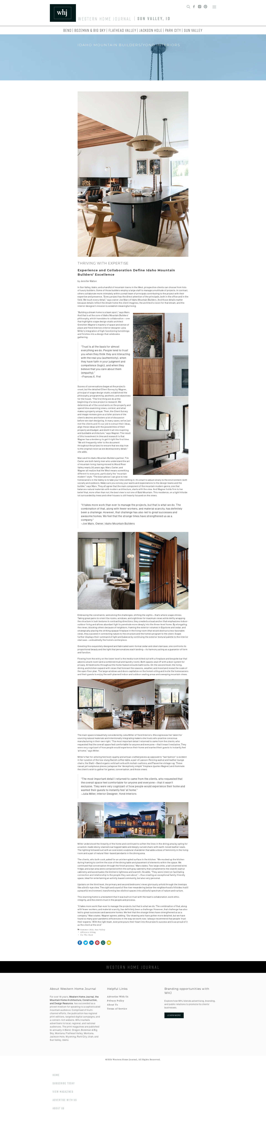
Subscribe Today (64, 1083)
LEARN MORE (174, 1015)
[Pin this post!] (97, 944)
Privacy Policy (115, 1000)
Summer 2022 (87, 930)
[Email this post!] (109, 944)
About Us (112, 1004)
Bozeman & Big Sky (90, 30)
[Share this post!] (80, 944)
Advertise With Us (117, 996)
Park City (173, 30)
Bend (67, 30)
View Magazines (63, 1091)
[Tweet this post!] (85, 944)
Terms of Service (117, 1008)
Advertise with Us (65, 1100)
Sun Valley (193, 30)
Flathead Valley (122, 30)
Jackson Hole (150, 30)
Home (56, 1075)
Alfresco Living (88, 932)
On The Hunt (86, 935)
